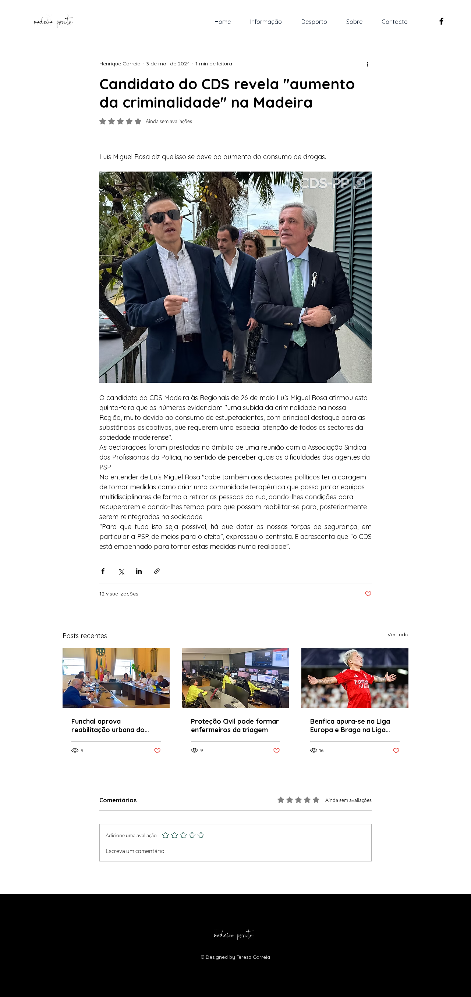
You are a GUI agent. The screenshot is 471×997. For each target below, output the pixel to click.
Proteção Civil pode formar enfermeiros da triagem (235, 725)
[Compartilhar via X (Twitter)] (120, 571)
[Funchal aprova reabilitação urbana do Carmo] (116, 678)
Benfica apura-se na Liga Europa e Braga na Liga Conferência (350, 725)
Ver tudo (397, 634)
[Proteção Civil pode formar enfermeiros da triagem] (235, 678)
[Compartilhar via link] (156, 571)
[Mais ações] (367, 63)
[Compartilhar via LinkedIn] (138, 571)
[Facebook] (441, 21)
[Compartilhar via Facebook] (102, 571)
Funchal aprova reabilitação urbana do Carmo (108, 725)
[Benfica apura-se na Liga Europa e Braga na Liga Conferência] (354, 678)
